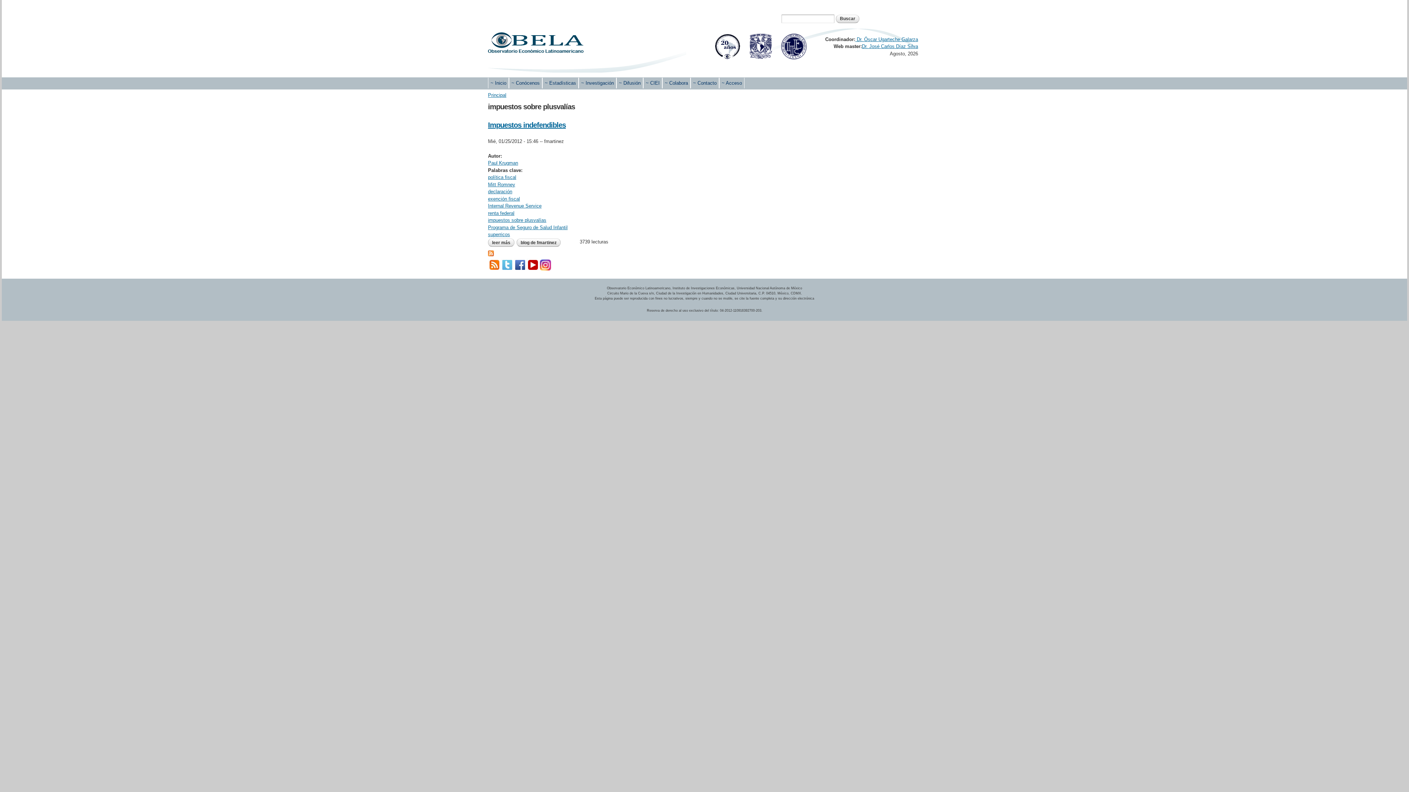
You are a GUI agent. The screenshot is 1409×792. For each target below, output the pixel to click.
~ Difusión (630, 83)
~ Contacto (705, 83)
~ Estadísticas (560, 83)
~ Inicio (498, 83)
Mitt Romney (501, 184)
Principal (497, 95)
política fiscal (502, 177)
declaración (500, 191)
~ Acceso (732, 83)
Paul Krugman (503, 163)
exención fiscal (504, 199)
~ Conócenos (525, 83)
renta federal (501, 213)
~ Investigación (597, 83)
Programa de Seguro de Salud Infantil (528, 227)
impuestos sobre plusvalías (517, 220)
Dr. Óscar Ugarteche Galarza (886, 39)
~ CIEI (653, 83)
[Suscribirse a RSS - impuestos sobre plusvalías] (491, 252)
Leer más (503, 242)
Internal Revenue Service (515, 206)
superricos (499, 234)
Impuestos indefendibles (527, 125)
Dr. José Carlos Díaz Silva (890, 46)
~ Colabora (676, 83)
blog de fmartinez (539, 242)
